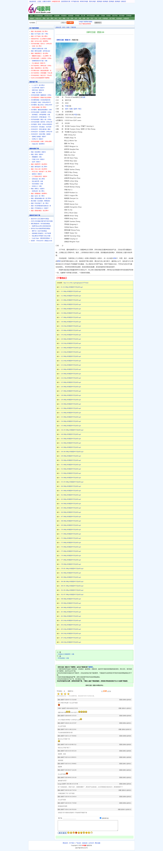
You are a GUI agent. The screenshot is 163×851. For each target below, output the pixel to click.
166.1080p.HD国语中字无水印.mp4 (71, 512)
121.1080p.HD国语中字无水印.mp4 (71, 348)
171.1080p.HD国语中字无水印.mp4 (71, 534)
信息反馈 (84, 843)
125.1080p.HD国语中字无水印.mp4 (71, 382)
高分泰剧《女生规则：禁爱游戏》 (41, 201)
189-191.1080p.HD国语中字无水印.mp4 (72, 586)
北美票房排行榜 (65, 1)
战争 (76, 18)
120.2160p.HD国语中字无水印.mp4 (71, 343)
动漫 (67, 27)
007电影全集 (75, 1)
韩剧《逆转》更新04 (37, 154)
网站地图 (97, 843)
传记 (92, 18)
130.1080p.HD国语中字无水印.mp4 (71, 404)
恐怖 (72, 18)
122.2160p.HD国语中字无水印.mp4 (71, 360)
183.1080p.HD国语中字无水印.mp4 (71, 577)
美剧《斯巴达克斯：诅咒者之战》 (41, 51)
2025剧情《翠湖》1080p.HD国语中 (41, 124)
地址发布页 (32, 1)
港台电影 (122, 15)
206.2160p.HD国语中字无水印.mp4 (71, 633)
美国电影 (99, 1)
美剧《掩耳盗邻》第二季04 (39, 166)
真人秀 (83, 15)
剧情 (88, 18)
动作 (48, 18)
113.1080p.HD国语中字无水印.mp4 (71, 300)
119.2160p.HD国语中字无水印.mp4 (71, 335)
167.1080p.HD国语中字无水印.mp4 (71, 516)
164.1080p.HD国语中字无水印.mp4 (71, 503)
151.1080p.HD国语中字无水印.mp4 (71, 464)
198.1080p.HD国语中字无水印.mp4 (71, 599)
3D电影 (77, 15)
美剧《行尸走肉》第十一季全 (39, 34)
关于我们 (72, 843)
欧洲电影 (105, 1)
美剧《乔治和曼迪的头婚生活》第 (41, 206)
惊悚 (84, 18)
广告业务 (78, 843)
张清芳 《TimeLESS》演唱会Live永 (41, 240)
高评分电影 (92, 1)
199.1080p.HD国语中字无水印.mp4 (71, 603)
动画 (83, 97)
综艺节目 (115, 15)
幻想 (68, 18)
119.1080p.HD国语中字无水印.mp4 (71, 330)
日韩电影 (129, 15)
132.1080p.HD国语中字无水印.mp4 (71, 412)
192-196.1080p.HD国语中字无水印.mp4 (72, 590)
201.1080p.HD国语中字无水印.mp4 (71, 612)
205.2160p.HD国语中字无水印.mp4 (71, 629)
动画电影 (70, 15)
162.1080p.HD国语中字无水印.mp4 (71, 495)
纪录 (100, 18)
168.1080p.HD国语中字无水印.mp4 (71, 521)
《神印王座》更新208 (63, 40)
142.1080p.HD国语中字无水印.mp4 (71, 443)
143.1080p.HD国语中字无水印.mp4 (71, 447)
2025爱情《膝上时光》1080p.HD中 (41, 105)
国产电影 (112, 18)
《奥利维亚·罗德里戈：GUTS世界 (41, 233)
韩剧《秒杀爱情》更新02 (38, 152)
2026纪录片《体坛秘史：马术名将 (41, 127)
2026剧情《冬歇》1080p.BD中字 (41, 102)
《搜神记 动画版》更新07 (38, 136)
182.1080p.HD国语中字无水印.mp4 (71, 573)
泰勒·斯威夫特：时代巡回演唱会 (40, 223)
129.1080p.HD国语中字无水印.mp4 (71, 399)
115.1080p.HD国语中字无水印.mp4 (71, 309)
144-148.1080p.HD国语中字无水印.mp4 (72, 451)
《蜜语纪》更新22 (36, 174)
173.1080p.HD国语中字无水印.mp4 (71, 542)
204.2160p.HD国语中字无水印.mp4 (71, 625)
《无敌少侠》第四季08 (37, 144)
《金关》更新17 (35, 162)
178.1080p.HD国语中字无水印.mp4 (71, 564)
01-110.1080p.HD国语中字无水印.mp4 (72, 287)
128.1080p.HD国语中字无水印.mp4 (71, 395)
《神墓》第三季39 (36, 92)
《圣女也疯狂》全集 (37, 184)
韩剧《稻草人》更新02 (37, 188)
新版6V (32, 18)
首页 (31, 15)
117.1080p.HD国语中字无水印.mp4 (71, 317)
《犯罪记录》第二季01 (37, 191)
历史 (96, 18)
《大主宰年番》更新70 (37, 87)
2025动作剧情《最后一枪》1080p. (41, 119)
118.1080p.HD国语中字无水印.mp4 (71, 322)
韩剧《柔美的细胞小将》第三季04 (41, 198)
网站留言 (65, 843)
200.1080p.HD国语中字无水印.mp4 (71, 607)
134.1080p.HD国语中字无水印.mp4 (71, 421)
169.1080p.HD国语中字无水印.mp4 (71, 525)
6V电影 (30, 9)
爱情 (52, 18)
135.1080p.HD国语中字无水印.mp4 (71, 425)
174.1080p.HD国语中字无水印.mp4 (71, 547)
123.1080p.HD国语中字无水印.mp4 (71, 369)
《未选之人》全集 (36, 186)
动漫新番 (56, 15)
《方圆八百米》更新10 (37, 159)
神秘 (64, 18)
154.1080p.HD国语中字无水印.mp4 (71, 477)
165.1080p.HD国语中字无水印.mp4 (71, 508)
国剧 (98, 15)
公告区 (39, 1)
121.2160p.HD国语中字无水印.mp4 (71, 352)
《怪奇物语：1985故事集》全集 (40, 114)
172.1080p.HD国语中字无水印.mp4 (71, 538)
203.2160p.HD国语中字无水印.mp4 (71, 620)
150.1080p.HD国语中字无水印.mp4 (71, 460)
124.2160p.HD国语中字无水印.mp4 (71, 378)
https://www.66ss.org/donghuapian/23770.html (76, 283)
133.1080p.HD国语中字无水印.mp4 (71, 417)
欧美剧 (109, 15)
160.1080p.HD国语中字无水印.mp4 (71, 486)
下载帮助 (90, 667)
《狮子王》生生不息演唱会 (39, 231)
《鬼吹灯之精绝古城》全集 (39, 48)
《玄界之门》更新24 (37, 139)
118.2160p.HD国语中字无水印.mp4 (71, 326)
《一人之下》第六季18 (37, 85)
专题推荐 (126, 18)
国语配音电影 (48, 15)
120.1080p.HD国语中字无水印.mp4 (71, 339)
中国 (66, 106)
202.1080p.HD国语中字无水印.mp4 (71, 616)
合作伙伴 (91, 843)
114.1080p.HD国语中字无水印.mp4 (71, 304)
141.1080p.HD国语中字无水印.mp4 (71, 438)
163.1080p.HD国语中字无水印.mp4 (71, 499)
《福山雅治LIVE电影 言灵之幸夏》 (41, 236)
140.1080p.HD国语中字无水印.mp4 (71, 434)
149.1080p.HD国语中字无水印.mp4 (71, 456)
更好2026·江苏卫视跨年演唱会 (40, 218)
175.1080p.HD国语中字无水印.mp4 (71, 551)
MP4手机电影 (91, 15)
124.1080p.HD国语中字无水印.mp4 (71, 373)
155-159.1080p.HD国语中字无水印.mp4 (72, 482)
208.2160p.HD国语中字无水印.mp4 (71, 642)
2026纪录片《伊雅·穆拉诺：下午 (40, 117)
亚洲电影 (111, 1)
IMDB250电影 (84, 1)
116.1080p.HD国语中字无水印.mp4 (71, 313)
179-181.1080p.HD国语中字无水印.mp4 (72, 568)
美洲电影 (117, 1)
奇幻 (60, 18)
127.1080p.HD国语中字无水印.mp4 (71, 391)
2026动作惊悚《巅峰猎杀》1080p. (41, 95)
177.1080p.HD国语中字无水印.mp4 (71, 560)
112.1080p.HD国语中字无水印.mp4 (71, 296)
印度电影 (105, 18)
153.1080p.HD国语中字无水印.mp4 (71, 473)
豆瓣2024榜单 (46, 1)
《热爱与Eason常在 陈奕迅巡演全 (41, 226)
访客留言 (123, 1)
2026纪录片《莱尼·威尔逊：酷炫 (40, 129)
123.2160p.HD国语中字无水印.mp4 (71, 365)
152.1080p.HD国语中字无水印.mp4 (71, 469)
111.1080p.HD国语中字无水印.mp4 (71, 291)
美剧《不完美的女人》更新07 (39, 208)
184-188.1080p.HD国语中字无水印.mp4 (72, 581)
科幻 (56, 18)
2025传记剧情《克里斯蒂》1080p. (41, 112)
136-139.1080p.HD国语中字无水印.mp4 (72, 430)
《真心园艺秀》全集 (37, 181)
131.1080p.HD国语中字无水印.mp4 (71, 408)
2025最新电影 (38, 15)
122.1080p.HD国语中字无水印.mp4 (71, 356)
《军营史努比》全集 (63, 658)
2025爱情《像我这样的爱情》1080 (41, 109)
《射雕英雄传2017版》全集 (39, 61)
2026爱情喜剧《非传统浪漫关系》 (41, 100)
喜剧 (44, 18)
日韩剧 (103, 15)
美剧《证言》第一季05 (37, 196)
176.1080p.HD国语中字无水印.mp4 (71, 555)
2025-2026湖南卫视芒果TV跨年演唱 (42, 221)
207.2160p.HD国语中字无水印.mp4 (71, 638)
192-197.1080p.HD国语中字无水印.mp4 (72, 594)
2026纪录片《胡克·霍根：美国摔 (40, 134)
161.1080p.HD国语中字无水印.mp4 (71, 490)
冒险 (80, 18)
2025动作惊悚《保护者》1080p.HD (41, 122)
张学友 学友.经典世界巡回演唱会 (40, 228)
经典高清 (63, 15)
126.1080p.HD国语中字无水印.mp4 (71, 386)
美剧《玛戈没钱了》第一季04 (39, 203)
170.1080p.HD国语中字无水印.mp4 (71, 529)
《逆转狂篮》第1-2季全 (38, 179)
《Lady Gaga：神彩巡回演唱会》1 (41, 238)
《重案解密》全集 (36, 157)
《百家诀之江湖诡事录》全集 (65, 654)
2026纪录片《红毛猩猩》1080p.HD (41, 131)
